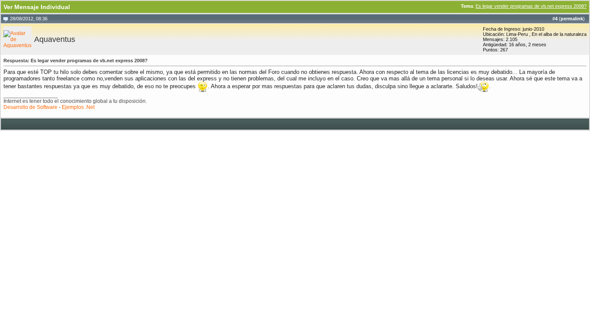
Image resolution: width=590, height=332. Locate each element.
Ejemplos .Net (78, 107)
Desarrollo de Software (30, 107)
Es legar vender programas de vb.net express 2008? (531, 6)
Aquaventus (54, 39)
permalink (572, 18)
